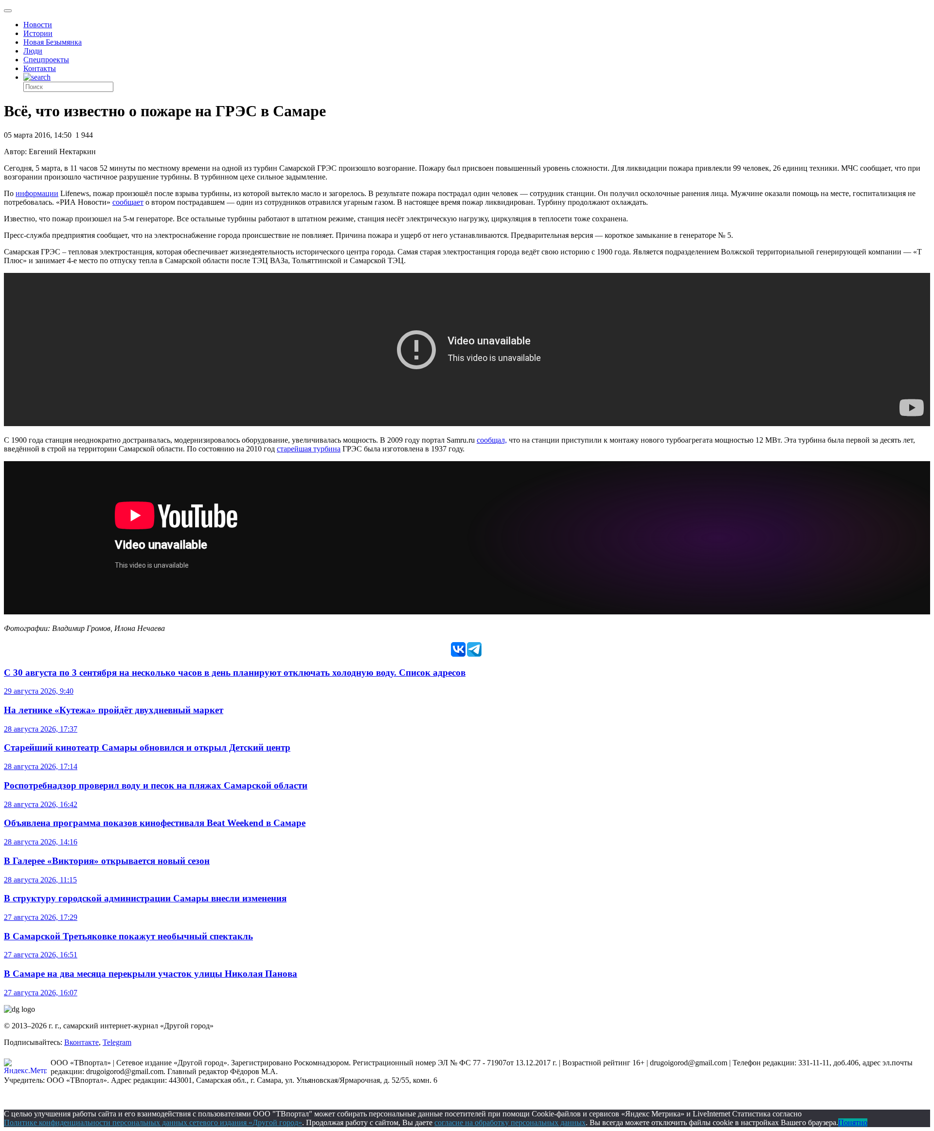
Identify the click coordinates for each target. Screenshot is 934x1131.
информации (37, 193)
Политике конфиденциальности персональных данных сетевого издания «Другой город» (153, 1122)
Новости (37, 24)
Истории (38, 33)
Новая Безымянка (52, 42)
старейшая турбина (309, 449)
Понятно (852, 1122)
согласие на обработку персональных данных (510, 1122)
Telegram (117, 1042)
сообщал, (492, 440)
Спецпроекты (46, 59)
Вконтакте (81, 1042)
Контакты (39, 68)
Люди (32, 51)
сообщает (128, 202)
